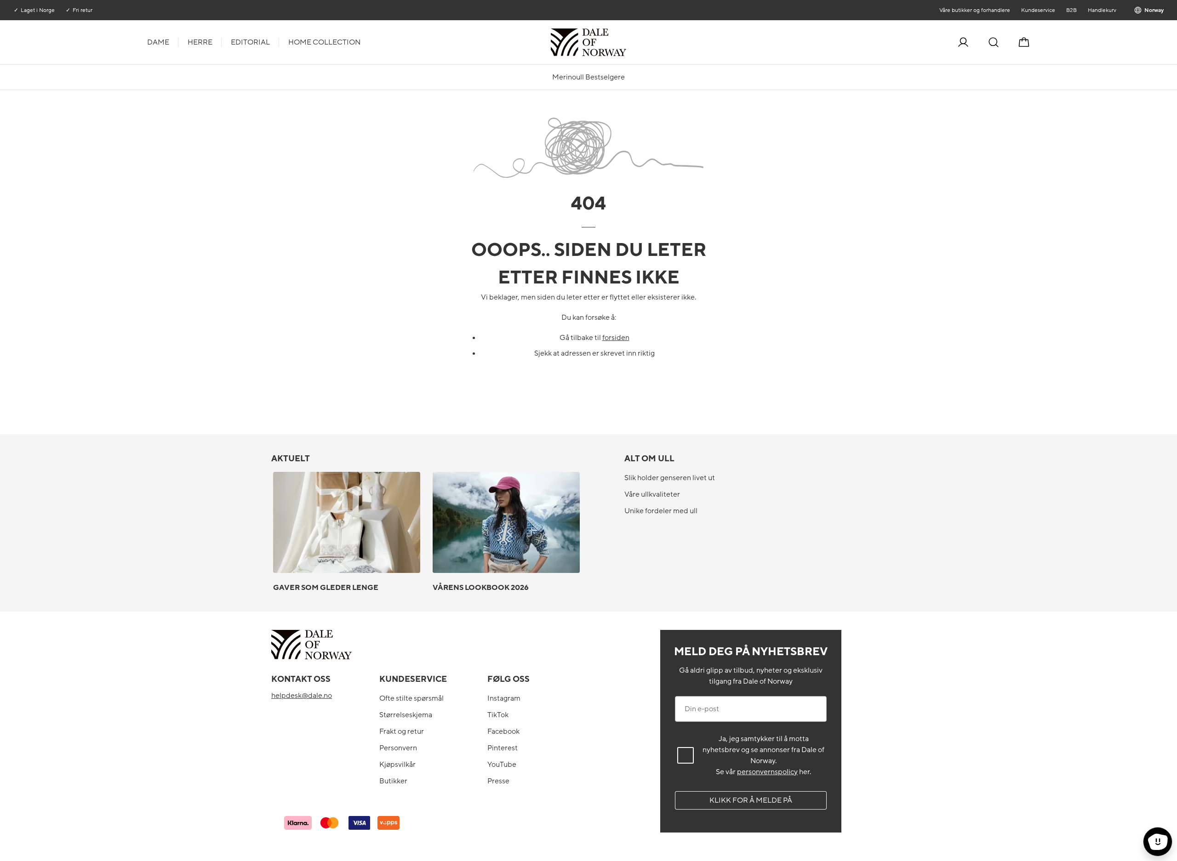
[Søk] (993, 42)
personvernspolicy (767, 772)
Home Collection (324, 42)
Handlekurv (1101, 10)
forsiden (615, 338)
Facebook (503, 731)
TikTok (498, 715)
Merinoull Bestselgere (588, 77)
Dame (158, 42)
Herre (200, 42)
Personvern (398, 748)
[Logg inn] (963, 42)
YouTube (501, 764)
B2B (1071, 10)
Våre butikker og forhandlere (974, 10)
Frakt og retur (401, 731)
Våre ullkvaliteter (652, 494)
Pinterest (502, 748)
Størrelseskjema (405, 715)
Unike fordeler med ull (660, 511)
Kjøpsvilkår (397, 764)
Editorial (250, 42)
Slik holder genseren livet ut (669, 478)
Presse (498, 781)
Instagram (503, 698)
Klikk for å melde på (750, 800)
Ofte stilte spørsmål (411, 698)
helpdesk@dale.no (301, 696)
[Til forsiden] (625, 42)
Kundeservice (1038, 10)
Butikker (393, 781)
